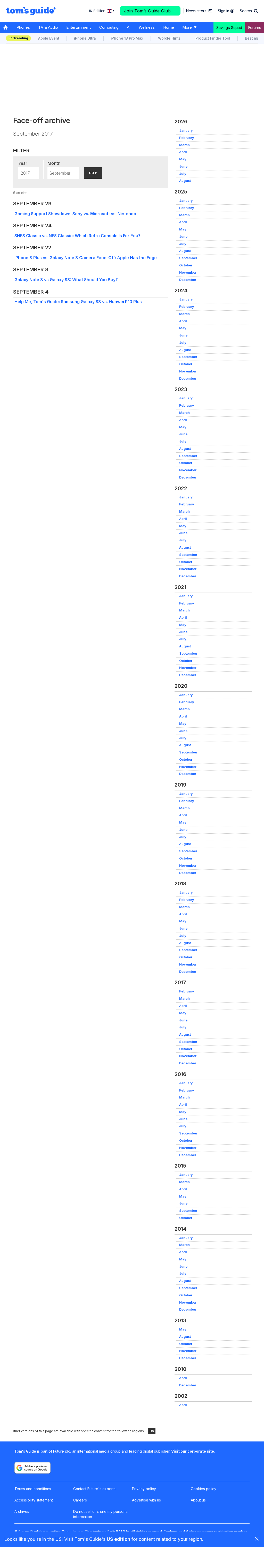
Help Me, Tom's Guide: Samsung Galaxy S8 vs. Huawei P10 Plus (78, 301)
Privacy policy (144, 1488)
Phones (23, 27)
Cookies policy (203, 1488)
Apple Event (48, 38)
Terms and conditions (32, 1488)
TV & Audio (48, 27)
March (184, 145)
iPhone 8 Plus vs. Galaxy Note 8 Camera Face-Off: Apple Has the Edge (85, 257)
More (187, 27)
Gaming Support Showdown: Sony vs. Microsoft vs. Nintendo (75, 213)
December (187, 280)
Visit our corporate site (192, 1451)
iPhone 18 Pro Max (127, 38)
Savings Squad (229, 27)
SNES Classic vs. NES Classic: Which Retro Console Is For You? (77, 235)
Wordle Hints (169, 38)
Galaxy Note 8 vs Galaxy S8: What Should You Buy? (66, 279)
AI (128, 27)
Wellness (147, 27)
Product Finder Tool (212, 38)
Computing (109, 27)
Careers (80, 1500)
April (183, 152)
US (152, 1431)
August (185, 181)
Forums (254, 27)
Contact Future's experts (94, 1488)
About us (198, 1500)
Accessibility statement (33, 1500)
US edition (118, 1539)
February (186, 138)
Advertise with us (146, 1500)
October (185, 265)
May (182, 159)
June (183, 166)
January (186, 130)
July (182, 174)
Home (168, 27)
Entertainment (78, 27)
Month (53, 163)
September (188, 258)
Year (22, 163)
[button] (249, 10)
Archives (21, 1511)
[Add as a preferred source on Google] (32, 1468)
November (187, 272)
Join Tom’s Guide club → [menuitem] (150, 10)
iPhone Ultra (85, 38)
